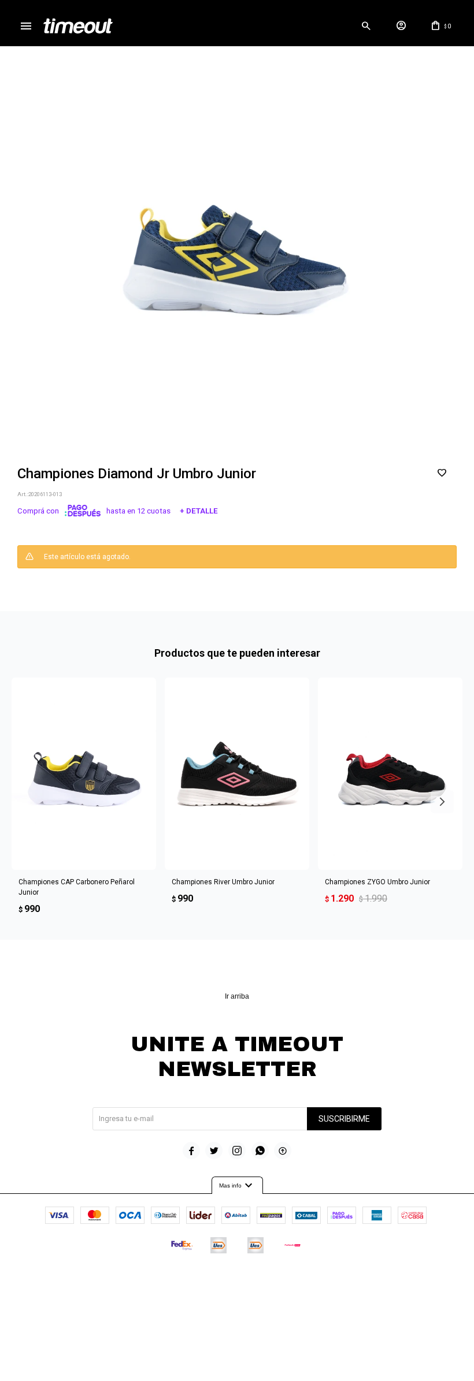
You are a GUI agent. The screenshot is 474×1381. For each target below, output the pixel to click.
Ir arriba (237, 996)
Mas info (237, 1186)
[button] (365, 26)
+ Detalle (199, 511)
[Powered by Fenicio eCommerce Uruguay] (285, 1280)
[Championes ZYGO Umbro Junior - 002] (390, 774)
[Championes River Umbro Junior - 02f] (237, 774)
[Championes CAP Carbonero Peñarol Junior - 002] (84, 774)
